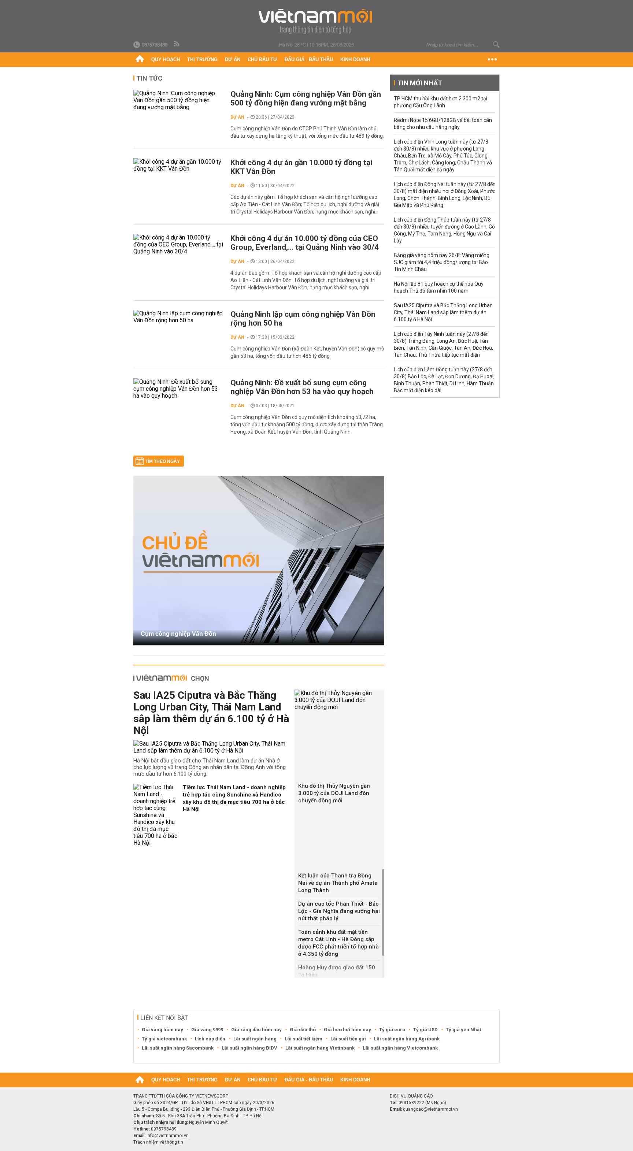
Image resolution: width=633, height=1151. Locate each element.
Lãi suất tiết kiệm (303, 1039)
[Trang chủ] (140, 59)
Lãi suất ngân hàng (255, 1039)
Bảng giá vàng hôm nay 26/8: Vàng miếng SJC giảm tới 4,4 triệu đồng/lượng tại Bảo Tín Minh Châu (441, 262)
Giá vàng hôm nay (162, 1029)
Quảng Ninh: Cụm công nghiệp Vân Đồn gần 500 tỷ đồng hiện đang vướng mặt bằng (305, 98)
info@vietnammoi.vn (168, 1135)
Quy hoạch (165, 59)
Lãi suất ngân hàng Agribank (407, 1039)
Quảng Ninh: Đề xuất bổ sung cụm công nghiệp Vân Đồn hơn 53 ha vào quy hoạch (302, 387)
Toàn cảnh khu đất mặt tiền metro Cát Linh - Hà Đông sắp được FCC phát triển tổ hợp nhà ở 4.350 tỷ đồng (338, 943)
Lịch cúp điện (210, 1039)
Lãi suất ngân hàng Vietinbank (320, 1048)
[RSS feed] (177, 44)
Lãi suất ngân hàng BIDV (249, 1048)
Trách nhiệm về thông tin (158, 1142)
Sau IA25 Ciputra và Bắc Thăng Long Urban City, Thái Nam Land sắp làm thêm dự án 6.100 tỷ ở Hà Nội (211, 712)
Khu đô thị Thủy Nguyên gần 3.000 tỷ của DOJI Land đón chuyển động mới (334, 793)
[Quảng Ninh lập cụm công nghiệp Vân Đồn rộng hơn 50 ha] (178, 317)
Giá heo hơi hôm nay (347, 1029)
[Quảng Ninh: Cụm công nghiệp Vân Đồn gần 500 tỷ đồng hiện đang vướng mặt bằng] (178, 100)
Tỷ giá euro (392, 1029)
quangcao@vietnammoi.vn (430, 1109)
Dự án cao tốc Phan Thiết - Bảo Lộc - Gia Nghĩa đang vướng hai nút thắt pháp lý (339, 911)
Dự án (232, 59)
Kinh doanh (355, 59)
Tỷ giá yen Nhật (463, 1029)
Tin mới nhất (419, 83)
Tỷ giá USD (425, 1029)
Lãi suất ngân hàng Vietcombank (400, 1048)
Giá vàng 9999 (207, 1029)
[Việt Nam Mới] (317, 21)
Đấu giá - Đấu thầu (309, 59)
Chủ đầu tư (262, 59)
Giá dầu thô (303, 1029)
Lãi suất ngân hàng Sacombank (178, 1048)
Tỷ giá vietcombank (164, 1039)
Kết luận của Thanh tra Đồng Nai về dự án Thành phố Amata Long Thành (338, 883)
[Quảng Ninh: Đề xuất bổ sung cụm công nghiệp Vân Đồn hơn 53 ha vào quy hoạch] (178, 388)
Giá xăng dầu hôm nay (256, 1029)
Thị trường (202, 59)
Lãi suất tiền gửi (348, 1039)
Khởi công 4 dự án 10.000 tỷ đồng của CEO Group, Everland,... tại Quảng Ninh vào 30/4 (304, 243)
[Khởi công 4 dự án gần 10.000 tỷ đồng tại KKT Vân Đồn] (178, 165)
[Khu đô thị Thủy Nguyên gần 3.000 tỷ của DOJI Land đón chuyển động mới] (339, 700)
